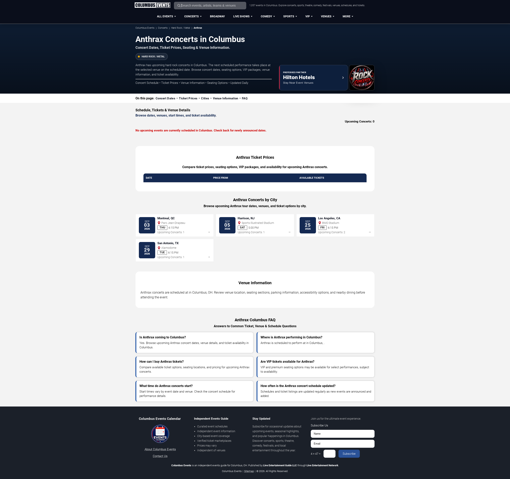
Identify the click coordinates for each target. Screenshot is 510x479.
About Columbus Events (160, 449)
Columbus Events (144, 27)
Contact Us (160, 456)
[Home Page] (152, 5)
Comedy (266, 16)
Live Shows (241, 16)
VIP (307, 16)
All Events (165, 16)
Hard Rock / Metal (180, 27)
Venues (326, 16)
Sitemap (249, 471)
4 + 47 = (316, 453)
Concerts (191, 16)
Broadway (217, 16)
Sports (288, 16)
